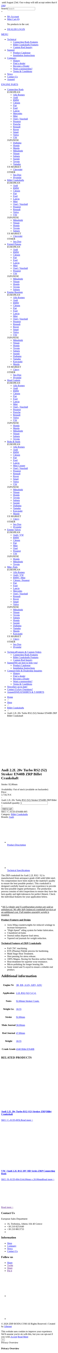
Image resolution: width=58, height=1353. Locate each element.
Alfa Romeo (19, 95)
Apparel (11, 79)
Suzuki (16, 159)
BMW (16, 100)
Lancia (16, 111)
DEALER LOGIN (16, 29)
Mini (15, 116)
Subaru (16, 156)
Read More (23, 1337)
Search (4, 8)
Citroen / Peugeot (21, 580)
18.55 (18, 1009)
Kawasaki (17, 361)
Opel (15, 548)
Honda (16, 145)
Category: (5, 814)
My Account (13, 16)
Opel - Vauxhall (20, 407)
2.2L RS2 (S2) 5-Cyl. (26, 993)
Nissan (16, 153)
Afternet (8, 1326)
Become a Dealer (21, 66)
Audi (15, 97)
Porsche (17, 124)
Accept (13, 1337)
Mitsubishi (18, 151)
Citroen (16, 103)
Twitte (10, 1265)
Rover (16, 129)
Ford (15, 108)
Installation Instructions (24, 55)
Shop (9, 702)
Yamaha (17, 164)
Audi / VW (18, 535)
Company (11, 58)
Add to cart (7, 809)
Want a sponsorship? (22, 68)
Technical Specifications (18, 870)
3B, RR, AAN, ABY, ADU (29, 985)
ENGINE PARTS (9, 84)
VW (15, 137)
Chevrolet (17, 169)
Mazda (16, 148)
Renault (16, 127)
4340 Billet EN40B (25, 1049)
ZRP (3, 5)
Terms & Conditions (22, 71)
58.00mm (20, 1025)
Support (11, 50)
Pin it (9, 1270)
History (16, 60)
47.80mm (20, 1033)
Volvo (16, 135)
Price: (4, 792)
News (10, 74)
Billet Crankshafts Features (25, 44)
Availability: (7, 789)
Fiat (15, 105)
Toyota (16, 161)
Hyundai (17, 177)
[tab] (32, 833)
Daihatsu (17, 143)
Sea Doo (17, 175)
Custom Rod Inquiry (22, 47)
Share (9, 1262)
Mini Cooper (19, 465)
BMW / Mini (19, 577)
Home (10, 697)
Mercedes (17, 113)
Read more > (27, 1120)
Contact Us (12, 76)
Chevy (16, 369)
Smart (16, 132)
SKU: (4, 811)
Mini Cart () (13, 19)
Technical (11, 39)
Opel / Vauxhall (20, 119)
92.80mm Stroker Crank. (27, 1001)
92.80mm (20, 1017)
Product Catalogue (21, 52)
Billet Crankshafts (15, 708)
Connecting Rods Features (25, 42)
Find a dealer (19, 63)
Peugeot (17, 121)
